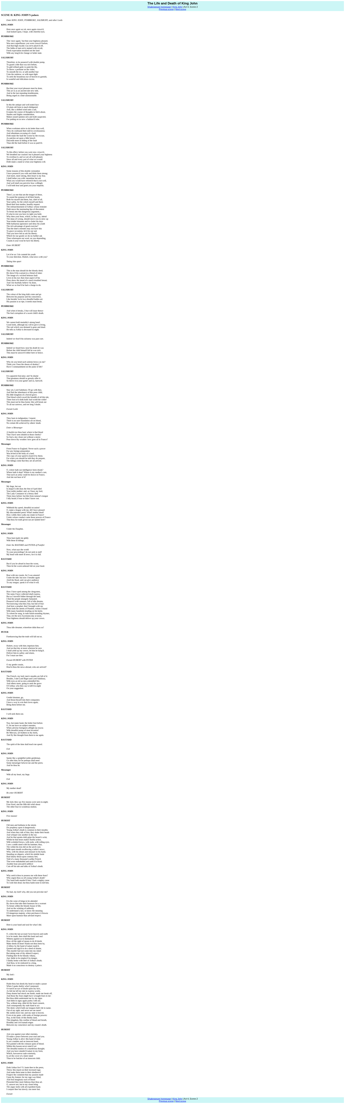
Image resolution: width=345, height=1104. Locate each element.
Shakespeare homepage (159, 7)
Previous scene (166, 9)
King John (177, 7)
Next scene (180, 9)
